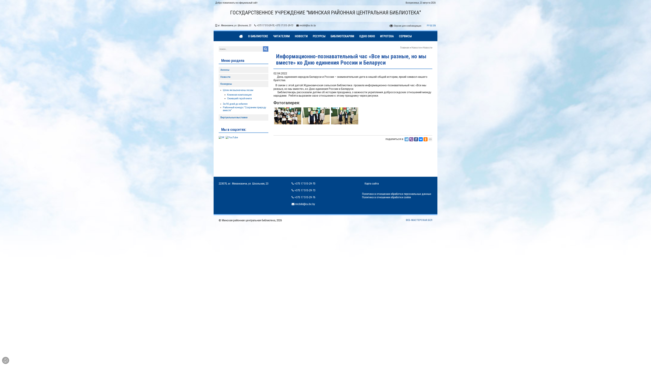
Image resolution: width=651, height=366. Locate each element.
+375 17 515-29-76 (304, 197)
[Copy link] (430, 139)
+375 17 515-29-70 (304, 183)
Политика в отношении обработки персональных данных (396, 194)
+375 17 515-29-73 (304, 190)
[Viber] (411, 139)
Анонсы (224, 69)
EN (434, 25)
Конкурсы (226, 84)
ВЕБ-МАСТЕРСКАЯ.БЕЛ (419, 220)
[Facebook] (416, 139)
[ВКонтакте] (421, 139)
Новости (416, 47)
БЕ (431, 25)
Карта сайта (371, 183)
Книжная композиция (239, 94)
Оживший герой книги (239, 98)
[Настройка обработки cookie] (5, 360)
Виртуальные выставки (234, 117)
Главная (404, 47)
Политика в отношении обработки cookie (386, 197)
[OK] (425, 139)
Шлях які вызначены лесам (238, 90)
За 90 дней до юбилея (235, 104)
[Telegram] (407, 139)
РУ (428, 25)
